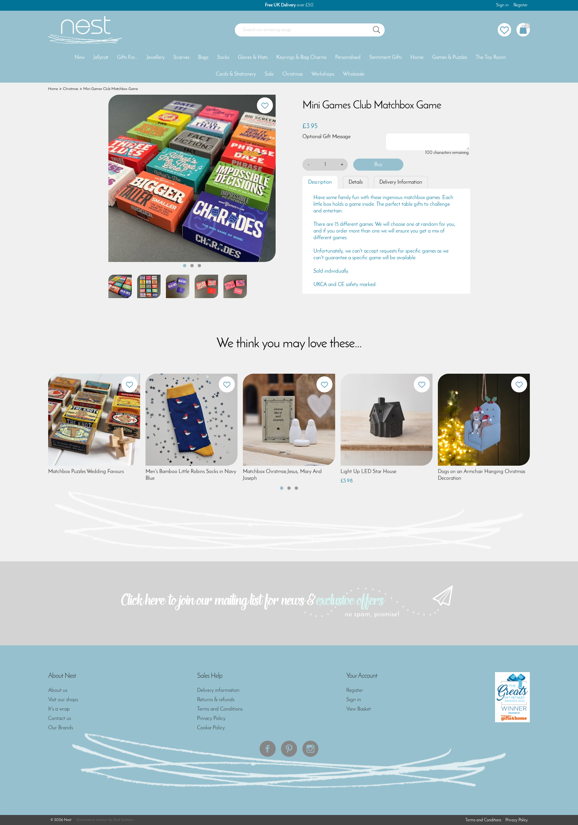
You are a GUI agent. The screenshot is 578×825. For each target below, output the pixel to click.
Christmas (292, 74)
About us (57, 690)
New (80, 57)
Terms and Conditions (220, 709)
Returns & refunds (215, 700)
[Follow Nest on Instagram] (310, 749)
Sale (269, 74)
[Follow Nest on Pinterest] (289, 749)
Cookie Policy (211, 728)
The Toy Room (491, 57)
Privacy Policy (211, 718)
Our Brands (60, 728)
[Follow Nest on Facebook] (268, 749)
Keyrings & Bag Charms (301, 57)
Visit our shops (63, 700)
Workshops (322, 74)
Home (416, 57)
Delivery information (218, 690)
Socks (223, 57)
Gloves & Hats (253, 57)
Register (520, 5)
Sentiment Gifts (385, 57)
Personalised (348, 57)
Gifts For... (127, 57)
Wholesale (353, 74)
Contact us (59, 718)
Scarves (181, 57)
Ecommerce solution (92, 820)
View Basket (358, 709)
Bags (203, 57)
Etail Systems (123, 820)
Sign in (502, 5)
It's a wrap (59, 709)
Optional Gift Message (326, 137)
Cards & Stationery (236, 74)
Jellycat (100, 57)
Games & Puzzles (449, 57)
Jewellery (156, 57)
